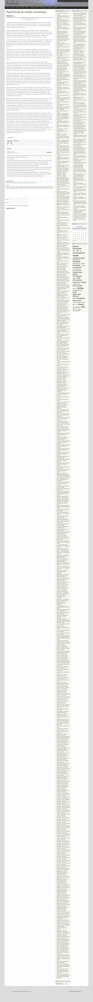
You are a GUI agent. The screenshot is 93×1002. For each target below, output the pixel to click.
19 (73, 236)
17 (83, 234)
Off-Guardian (77, 280)
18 (85, 234)
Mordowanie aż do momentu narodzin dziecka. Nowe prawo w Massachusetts (63, 947)
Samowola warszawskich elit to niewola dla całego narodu (63, 44)
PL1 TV (74, 288)
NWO (78, 278)
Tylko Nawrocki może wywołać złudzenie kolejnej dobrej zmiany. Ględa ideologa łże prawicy (80, 202)
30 (81, 238)
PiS (79, 284)
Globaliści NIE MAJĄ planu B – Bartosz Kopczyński (62, 616)
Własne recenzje (34, 7)
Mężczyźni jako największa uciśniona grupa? (62, 503)
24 (83, 236)
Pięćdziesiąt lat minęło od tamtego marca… (26, 13)
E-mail (6, 202)
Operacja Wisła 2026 (77, 57)
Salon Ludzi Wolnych (77, 295)
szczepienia (80, 298)
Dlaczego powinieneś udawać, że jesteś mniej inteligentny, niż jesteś (80, 28)
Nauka (22, 7)
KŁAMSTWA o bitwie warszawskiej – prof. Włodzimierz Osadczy (80, 117)
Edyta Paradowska (77, 259)
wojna (79, 309)
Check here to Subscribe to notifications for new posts (17, 205)
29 (79, 238)
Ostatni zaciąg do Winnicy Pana (79, 111)
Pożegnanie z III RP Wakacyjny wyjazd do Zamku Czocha (63, 917)
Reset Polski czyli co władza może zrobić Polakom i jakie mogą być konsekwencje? (79, 40)
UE (74, 304)
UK (76, 304)
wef (74, 309)
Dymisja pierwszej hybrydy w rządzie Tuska (62, 232)
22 (79, 236)
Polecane (33, 18)
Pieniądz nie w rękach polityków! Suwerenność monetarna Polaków (79, 211)
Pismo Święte (77, 286)
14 (77, 234)
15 (79, 234)
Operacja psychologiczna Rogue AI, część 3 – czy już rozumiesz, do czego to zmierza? (79, 215)
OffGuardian (76, 282)
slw (74, 298)
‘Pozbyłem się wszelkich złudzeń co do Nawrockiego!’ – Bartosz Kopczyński (79, 82)
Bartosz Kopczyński (77, 247)
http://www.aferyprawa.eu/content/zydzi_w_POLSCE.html (30, 175)
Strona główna (61, 1)
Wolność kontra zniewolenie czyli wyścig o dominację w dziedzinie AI (80, 106)
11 (85, 232)
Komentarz (7, 185)
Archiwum (27, 18)
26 (73, 238)
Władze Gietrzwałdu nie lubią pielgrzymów (62, 572)
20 (75, 236)
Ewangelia (76, 261)
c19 (77, 250)
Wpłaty (55, 7)
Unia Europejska (76, 307)
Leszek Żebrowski (77, 270)
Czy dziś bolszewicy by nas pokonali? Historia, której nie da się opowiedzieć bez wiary (79, 170)
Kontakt (68, 1)
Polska (37, 18)
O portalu (50, 7)
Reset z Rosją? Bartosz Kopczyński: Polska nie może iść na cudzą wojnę (79, 148)
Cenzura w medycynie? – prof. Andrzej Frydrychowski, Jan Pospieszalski (79, 175)
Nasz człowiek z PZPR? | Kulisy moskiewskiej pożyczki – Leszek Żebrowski (79, 21)
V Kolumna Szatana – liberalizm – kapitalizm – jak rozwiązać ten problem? (79, 73)
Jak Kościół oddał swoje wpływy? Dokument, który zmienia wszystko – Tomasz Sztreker (80, 131)
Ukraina (81, 304)
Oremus (83, 282)
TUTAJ (46, 41)
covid (75, 255)
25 (85, 236)
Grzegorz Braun (76, 263)
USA (83, 307)
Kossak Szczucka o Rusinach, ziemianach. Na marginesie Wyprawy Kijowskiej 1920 (79, 152)
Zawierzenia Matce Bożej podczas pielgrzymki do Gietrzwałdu (78, 166)
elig (28, 19)
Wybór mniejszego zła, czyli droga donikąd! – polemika (62, 32)
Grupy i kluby (43, 7)
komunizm (83, 265)
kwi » (76, 240)
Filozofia (13, 7)
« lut (73, 240)
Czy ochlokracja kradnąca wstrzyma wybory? (63, 607)
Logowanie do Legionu (76, 1)
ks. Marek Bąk (77, 267)
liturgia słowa (77, 272)
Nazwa (6, 199)
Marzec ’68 (11, 137)
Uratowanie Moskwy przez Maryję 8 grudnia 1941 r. (63, 28)
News (27, 7)
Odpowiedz (49, 152)
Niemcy (74, 278)
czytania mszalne (79, 258)
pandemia (75, 284)
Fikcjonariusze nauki (77, 114)
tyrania (82, 302)
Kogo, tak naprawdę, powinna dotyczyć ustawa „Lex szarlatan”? (62, 786)
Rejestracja (84, 1)
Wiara (7, 7)
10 (83, 232)
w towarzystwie (76, 310)
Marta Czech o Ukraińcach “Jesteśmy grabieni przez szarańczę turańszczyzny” (78, 179)
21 (77, 236)
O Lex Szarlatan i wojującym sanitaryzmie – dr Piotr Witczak (63, 958)
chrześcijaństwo (79, 253)
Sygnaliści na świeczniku (78, 219)
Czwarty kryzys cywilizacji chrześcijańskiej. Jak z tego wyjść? (78, 48)
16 (81, 234)
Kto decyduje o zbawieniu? (78, 100)
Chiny (81, 250)
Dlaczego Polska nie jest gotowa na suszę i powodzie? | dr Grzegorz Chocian (79, 66)
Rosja (75, 292)
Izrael (82, 263)
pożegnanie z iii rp (77, 290)
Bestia (74, 250)
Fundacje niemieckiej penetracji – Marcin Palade (63, 92)
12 (73, 234)
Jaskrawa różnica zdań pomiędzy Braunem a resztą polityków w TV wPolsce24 (80, 14)
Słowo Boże (77, 300)
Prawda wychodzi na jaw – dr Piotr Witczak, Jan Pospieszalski (63, 118)
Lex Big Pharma (76, 217)
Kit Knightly (77, 265)
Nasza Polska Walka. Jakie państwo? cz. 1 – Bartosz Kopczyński (78, 52)
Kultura (18, 7)
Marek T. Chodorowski (77, 275)
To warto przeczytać (76, 302)
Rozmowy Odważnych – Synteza (79, 78)
